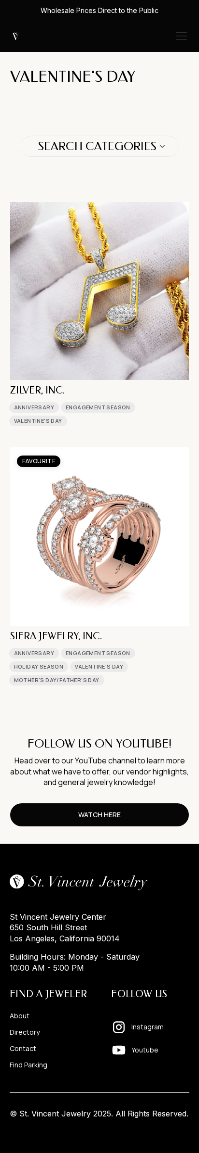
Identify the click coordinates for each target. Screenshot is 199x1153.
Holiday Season (39, 666)
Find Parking (28, 1065)
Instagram (147, 1026)
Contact (23, 1048)
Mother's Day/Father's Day (57, 680)
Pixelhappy (169, 1132)
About (19, 1016)
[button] (181, 36)
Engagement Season (98, 407)
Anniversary (34, 407)
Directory (25, 1032)
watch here (99, 814)
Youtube (144, 1049)
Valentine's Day (38, 420)
